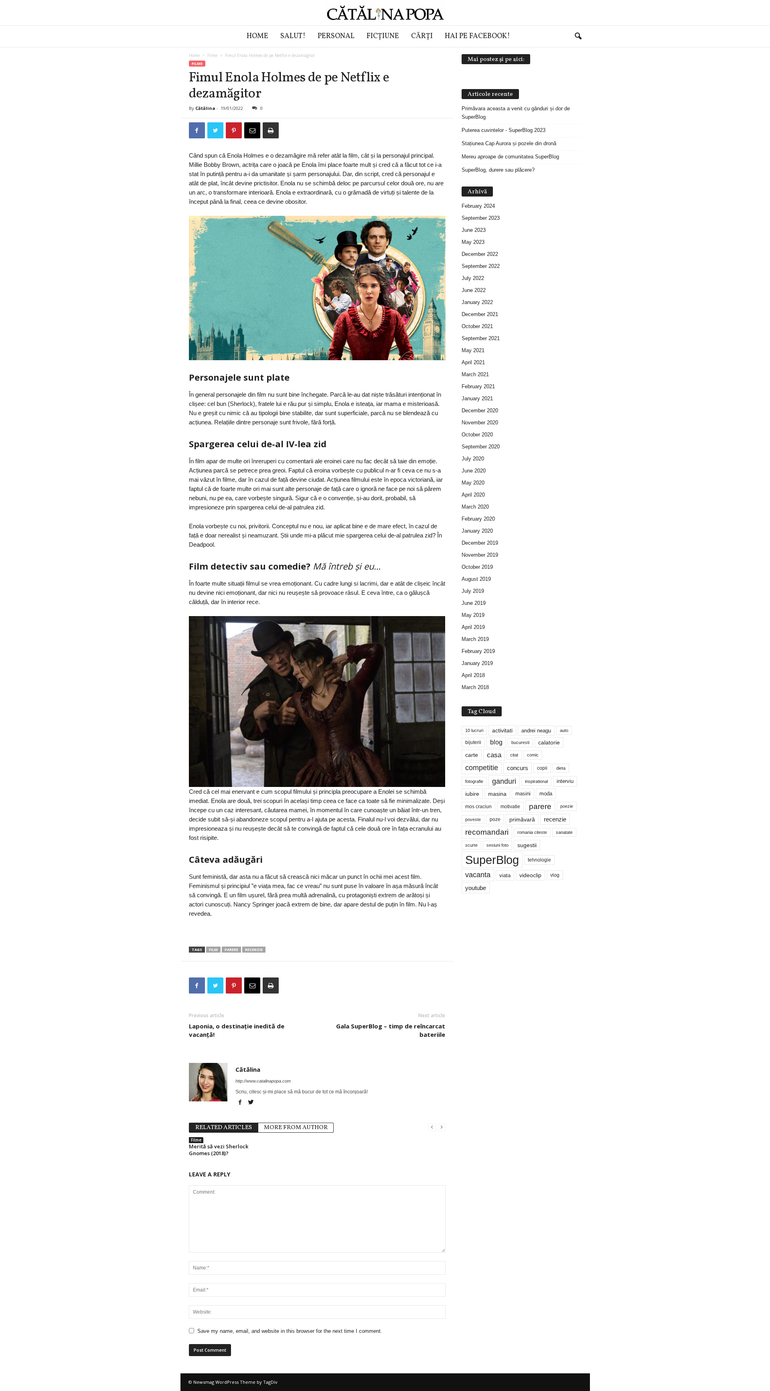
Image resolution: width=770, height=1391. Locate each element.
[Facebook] (240, 1103)
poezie (566, 806)
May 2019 (473, 615)
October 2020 (477, 435)
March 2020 (475, 507)
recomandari (487, 831)
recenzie (254, 949)
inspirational (536, 781)
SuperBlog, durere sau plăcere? (498, 170)
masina (497, 794)
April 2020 (473, 495)
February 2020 (478, 519)
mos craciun (478, 806)
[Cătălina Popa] (385, 12)
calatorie (549, 742)
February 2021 (478, 386)
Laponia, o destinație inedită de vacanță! (236, 1030)
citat (514, 754)
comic (533, 754)
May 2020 (473, 483)
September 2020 (481, 447)
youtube (475, 887)
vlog (554, 875)
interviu (565, 781)
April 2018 (473, 675)
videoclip (530, 875)
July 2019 (473, 591)
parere (231, 949)
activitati (502, 730)
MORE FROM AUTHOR (296, 1127)
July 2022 (473, 278)
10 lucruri (474, 730)
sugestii (527, 845)
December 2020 (480, 411)
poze (495, 819)
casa (494, 755)
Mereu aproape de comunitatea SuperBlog (510, 157)
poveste (473, 819)
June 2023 (474, 230)
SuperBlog (492, 859)
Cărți (422, 36)
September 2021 (481, 338)
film (213, 949)
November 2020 (480, 423)
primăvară (522, 819)
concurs (517, 767)
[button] (578, 36)
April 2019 (473, 627)
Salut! (293, 36)
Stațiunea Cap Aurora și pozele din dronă (509, 143)
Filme (212, 55)
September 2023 (481, 218)
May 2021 (473, 350)
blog (496, 742)
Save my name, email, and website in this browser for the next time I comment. (289, 1331)
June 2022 (474, 290)
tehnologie (539, 860)
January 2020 (477, 531)
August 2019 (476, 579)
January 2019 (477, 663)
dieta (560, 768)
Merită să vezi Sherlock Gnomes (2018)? (218, 1150)
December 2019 (480, 543)
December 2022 (480, 254)
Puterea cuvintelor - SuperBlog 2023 (503, 130)
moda (545, 794)
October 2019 (477, 567)
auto (564, 730)
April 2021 (473, 362)
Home (257, 36)
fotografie (474, 781)
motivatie (510, 806)
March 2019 (475, 639)
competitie (481, 768)
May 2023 (473, 242)
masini (523, 794)
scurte (471, 845)
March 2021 (475, 374)
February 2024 (478, 206)
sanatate (564, 832)
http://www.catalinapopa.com (263, 1081)
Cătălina (205, 108)
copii (542, 768)
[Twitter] (251, 1103)
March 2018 (475, 687)
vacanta (477, 875)
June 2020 (474, 471)
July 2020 (473, 459)
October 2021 (477, 326)
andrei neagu (536, 731)
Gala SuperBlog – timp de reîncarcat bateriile (390, 1030)
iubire (472, 794)
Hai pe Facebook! (477, 36)
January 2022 (477, 302)
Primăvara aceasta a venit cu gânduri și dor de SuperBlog (516, 112)
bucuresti (520, 742)
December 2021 (480, 314)
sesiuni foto (497, 845)
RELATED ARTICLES (223, 1127)
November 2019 (480, 555)
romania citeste (532, 832)
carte (471, 755)
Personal (336, 36)
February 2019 (478, 651)
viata (505, 875)
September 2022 (481, 266)
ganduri (504, 781)
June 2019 (474, 603)
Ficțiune (383, 36)
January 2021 (477, 398)
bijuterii (473, 742)
